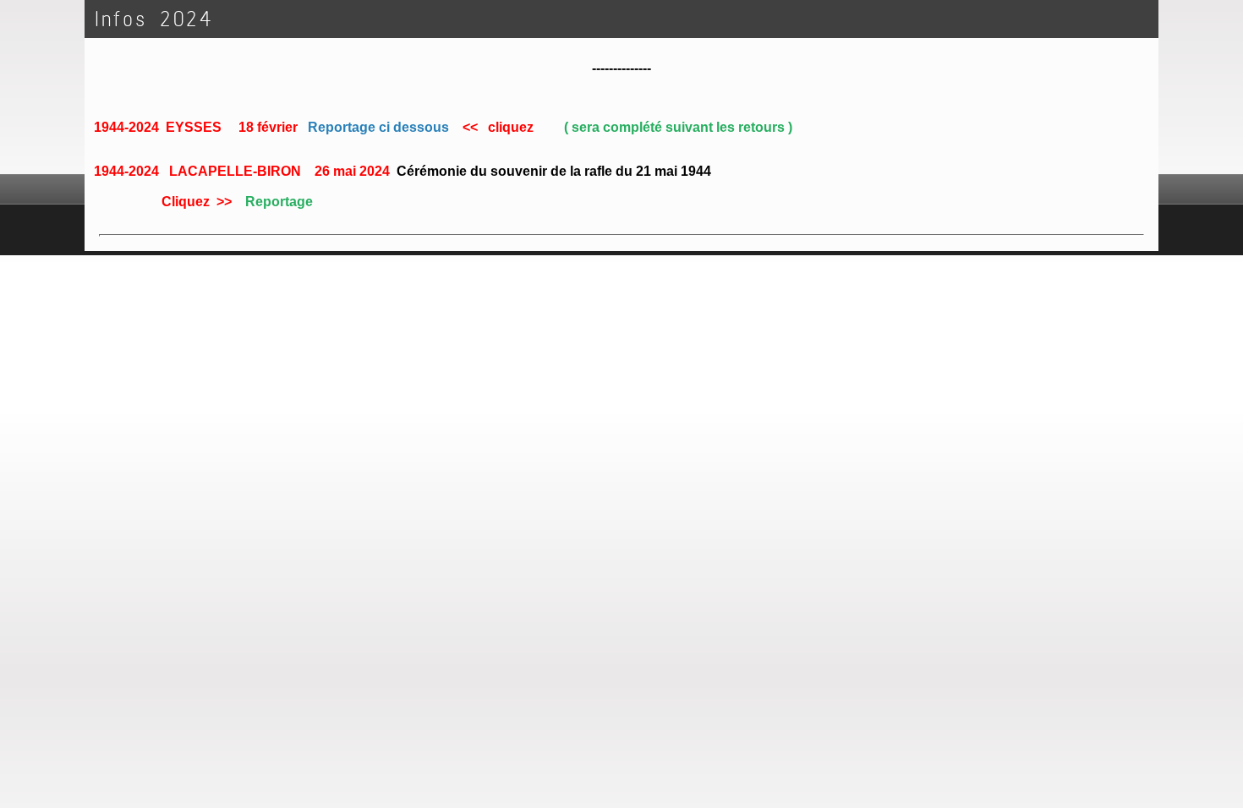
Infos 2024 (154, 19)
